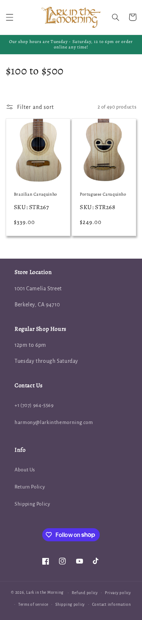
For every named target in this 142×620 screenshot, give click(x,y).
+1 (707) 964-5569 (34, 405)
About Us (25, 469)
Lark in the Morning (45, 592)
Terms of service (33, 605)
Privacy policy (118, 593)
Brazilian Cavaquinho (35, 194)
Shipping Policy (32, 504)
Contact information (111, 605)
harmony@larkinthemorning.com (54, 422)
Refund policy (85, 593)
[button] (9, 17)
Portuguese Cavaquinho (103, 194)
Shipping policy (70, 605)
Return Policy (30, 487)
